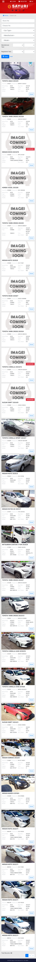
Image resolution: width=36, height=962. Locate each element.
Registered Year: (6, 51)
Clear (11, 56)
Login (13, 1)
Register (23, 1)
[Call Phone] (23, 10)
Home (6, 15)
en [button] (32, 1)
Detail (31, 94)
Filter (6, 56)
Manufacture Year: (5, 46)
